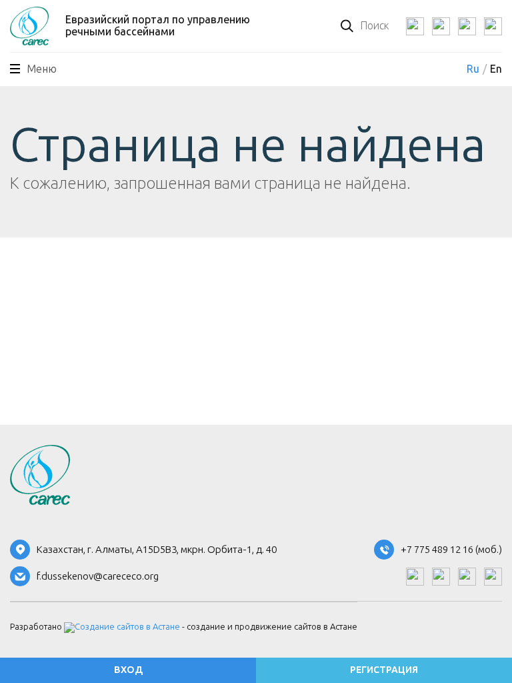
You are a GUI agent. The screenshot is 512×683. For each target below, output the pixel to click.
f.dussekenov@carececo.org (98, 576)
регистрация (384, 670)
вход (128, 670)
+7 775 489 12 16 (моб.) (451, 550)
